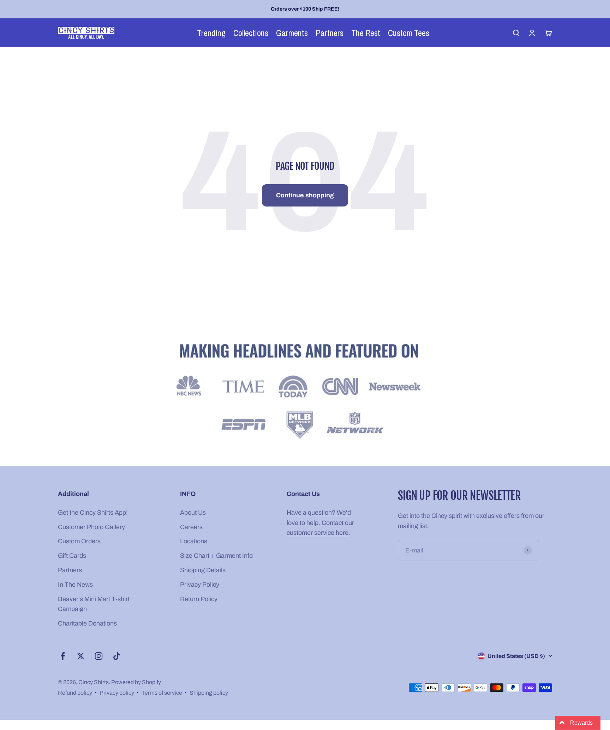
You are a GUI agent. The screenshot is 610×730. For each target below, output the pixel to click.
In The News (75, 584)
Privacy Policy (199, 584)
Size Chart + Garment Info (216, 555)
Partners (70, 570)
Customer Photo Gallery (91, 527)
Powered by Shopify (136, 682)
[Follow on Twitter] (80, 656)
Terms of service (162, 693)
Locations (193, 541)
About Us (193, 512)
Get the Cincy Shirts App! (93, 512)
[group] (305, 393)
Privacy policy (117, 693)
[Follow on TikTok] (116, 656)
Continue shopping (305, 195)
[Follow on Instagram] (98, 656)
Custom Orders (79, 541)
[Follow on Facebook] (62, 656)
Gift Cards (72, 555)
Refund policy (75, 693)
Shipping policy (209, 693)
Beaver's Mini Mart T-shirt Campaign (94, 604)
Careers (191, 527)
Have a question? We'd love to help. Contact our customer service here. (320, 523)
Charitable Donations (87, 623)
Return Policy (198, 599)
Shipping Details (203, 570)
